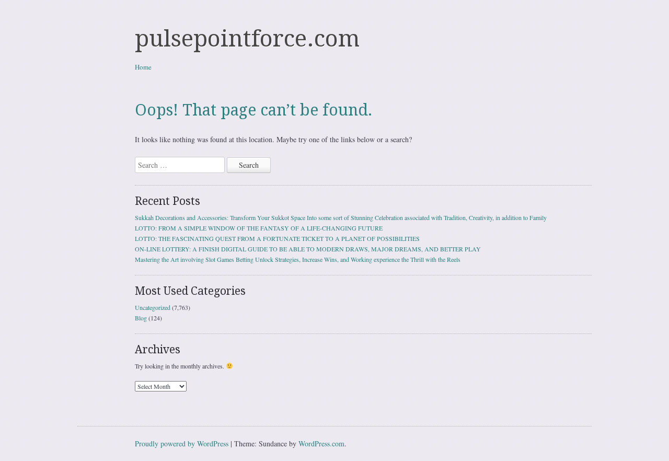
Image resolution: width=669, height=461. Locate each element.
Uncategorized (152, 307)
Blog (141, 318)
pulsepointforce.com (247, 38)
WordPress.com (321, 443)
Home (143, 67)
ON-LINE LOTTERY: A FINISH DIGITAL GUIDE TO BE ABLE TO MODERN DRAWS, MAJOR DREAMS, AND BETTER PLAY (308, 249)
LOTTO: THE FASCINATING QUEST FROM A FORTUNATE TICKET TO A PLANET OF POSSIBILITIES (277, 238)
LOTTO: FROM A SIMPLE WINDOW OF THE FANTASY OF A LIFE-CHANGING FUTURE (259, 228)
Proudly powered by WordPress (181, 443)
